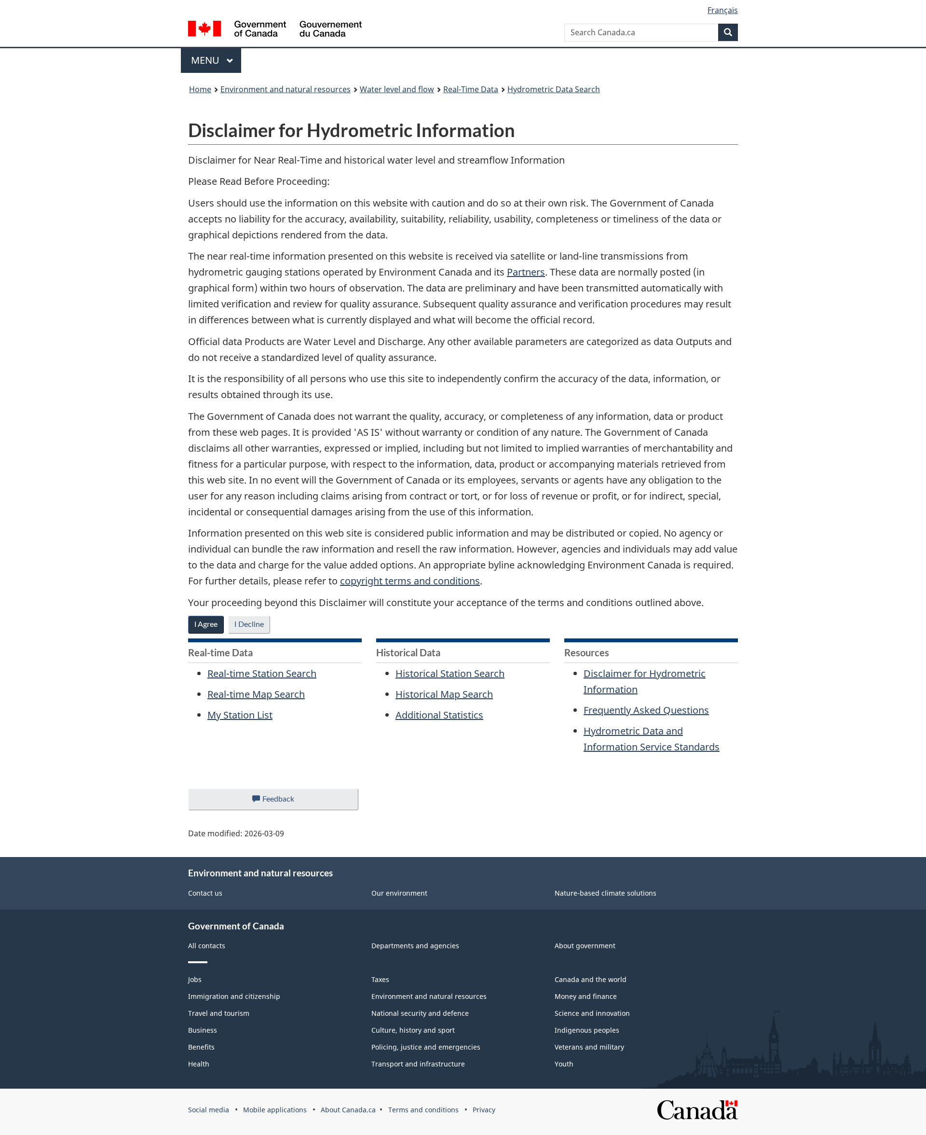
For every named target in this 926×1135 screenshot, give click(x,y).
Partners (526, 271)
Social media (208, 1109)
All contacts (206, 945)
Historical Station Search (449, 673)
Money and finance (586, 996)
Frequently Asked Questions (646, 710)
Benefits (201, 1047)
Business (202, 1030)
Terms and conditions (423, 1109)
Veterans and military (589, 1047)
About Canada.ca (348, 1109)
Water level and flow (397, 89)
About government (585, 945)
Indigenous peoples (587, 1030)
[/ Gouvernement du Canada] (275, 30)
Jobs (195, 979)
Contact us (205, 893)
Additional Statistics (439, 714)
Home (200, 89)
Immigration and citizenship (234, 996)
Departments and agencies (415, 945)
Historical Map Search (444, 694)
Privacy (484, 1109)
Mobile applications (275, 1109)
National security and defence (420, 1013)
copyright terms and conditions (410, 580)
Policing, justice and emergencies (425, 1047)
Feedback (288, 802)
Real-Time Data (470, 89)
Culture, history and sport (413, 1030)
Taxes (380, 979)
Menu (206, 60)
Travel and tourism (218, 1013)
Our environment (399, 893)
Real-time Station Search (261, 673)
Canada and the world (590, 979)
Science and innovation (592, 1013)
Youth (564, 1063)
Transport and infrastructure (418, 1063)
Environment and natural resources (285, 89)
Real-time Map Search (256, 694)
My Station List (239, 714)
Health (198, 1063)
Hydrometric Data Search (553, 89)
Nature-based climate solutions (605, 893)
